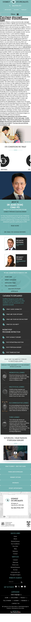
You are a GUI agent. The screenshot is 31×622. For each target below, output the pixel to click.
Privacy (22, 597)
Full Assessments (11, 286)
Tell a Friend (7, 600)
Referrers (15, 551)
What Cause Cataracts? (14, 309)
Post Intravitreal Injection (14, 342)
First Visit (15, 546)
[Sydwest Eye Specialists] (15, 1)
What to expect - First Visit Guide (15, 466)
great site (18, 23)
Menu (13, 14)
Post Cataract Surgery (13, 337)
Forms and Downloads (15, 472)
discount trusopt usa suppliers (18, 27)
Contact (15, 553)
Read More (15, 225)
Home (15, 536)
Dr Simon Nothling (19, 241)
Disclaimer (14, 597)
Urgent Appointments (15, 488)
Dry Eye (15, 569)
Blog (15, 548)
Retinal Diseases (15, 567)
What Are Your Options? (14, 314)
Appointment (8, 9)
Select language (15, 594)
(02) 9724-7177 (16, 6)
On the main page (19, 118)
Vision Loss (15, 169)
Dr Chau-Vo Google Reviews (15, 232)
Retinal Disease (15, 541)
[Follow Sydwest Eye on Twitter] (18, 587)
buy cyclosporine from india (22, 106)
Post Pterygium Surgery (13, 347)
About (15, 538)
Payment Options (15, 477)
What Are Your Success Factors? (17, 319)
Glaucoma (15, 562)
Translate (23, 9)
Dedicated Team (10, 283)
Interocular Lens (15, 572)
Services (15, 557)
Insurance (15, 483)
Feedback (24, 600)
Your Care (8, 277)
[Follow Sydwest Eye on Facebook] (15, 587)
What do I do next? (12, 324)
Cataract (15, 559)
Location (16, 9)
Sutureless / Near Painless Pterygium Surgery (15, 439)
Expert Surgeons (10, 280)
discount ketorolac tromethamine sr (14, 30)
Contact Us (15, 603)
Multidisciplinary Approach (14, 290)
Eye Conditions (15, 543)
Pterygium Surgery (15, 574)
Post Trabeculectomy (13, 352)
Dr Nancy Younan (19, 258)
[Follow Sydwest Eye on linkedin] (21, 587)
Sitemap (16, 600)
